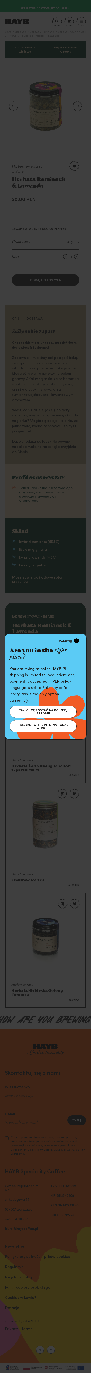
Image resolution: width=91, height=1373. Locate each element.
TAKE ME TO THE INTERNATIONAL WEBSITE (43, 726)
